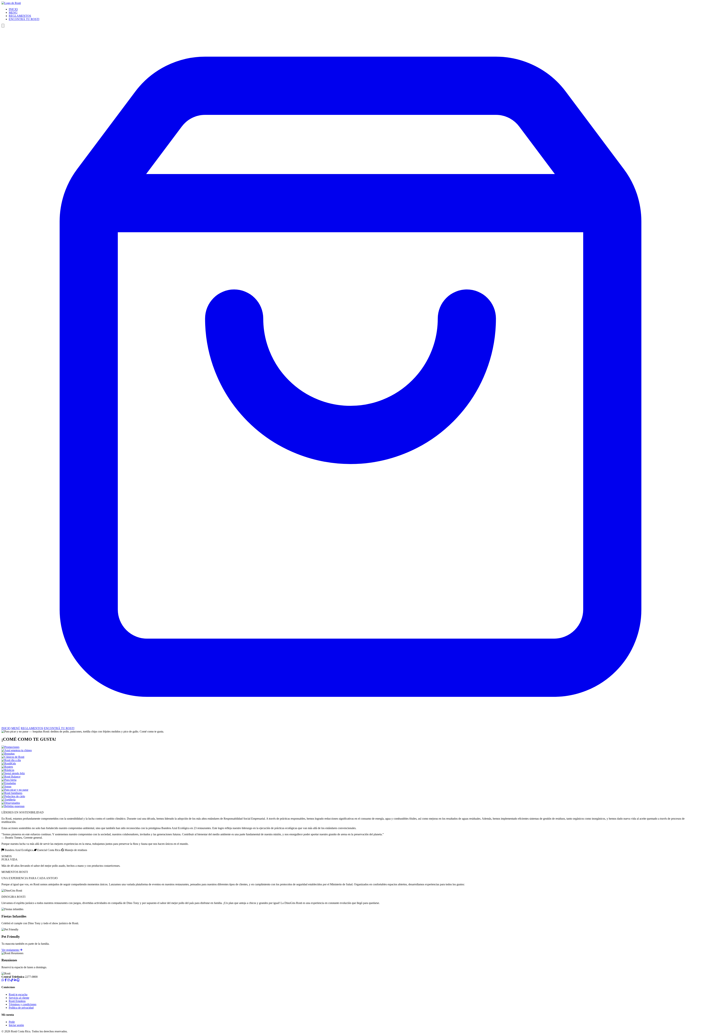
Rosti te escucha (18, 994)
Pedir (12, 1021)
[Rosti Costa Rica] (11, 3)
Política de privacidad (21, 1007)
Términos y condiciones (22, 1004)
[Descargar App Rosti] (18, 980)
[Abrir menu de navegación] (2, 26)
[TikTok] (12, 980)
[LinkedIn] (15, 980)
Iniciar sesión (16, 1025)
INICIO (13, 9)
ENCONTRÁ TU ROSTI (24, 19)
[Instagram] (8, 980)
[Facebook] (6, 980)
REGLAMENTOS (20, 15)
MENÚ (13, 12)
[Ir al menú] (350, 724)
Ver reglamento (10, 949)
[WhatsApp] (2, 980)
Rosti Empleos (17, 1001)
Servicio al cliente (19, 997)
